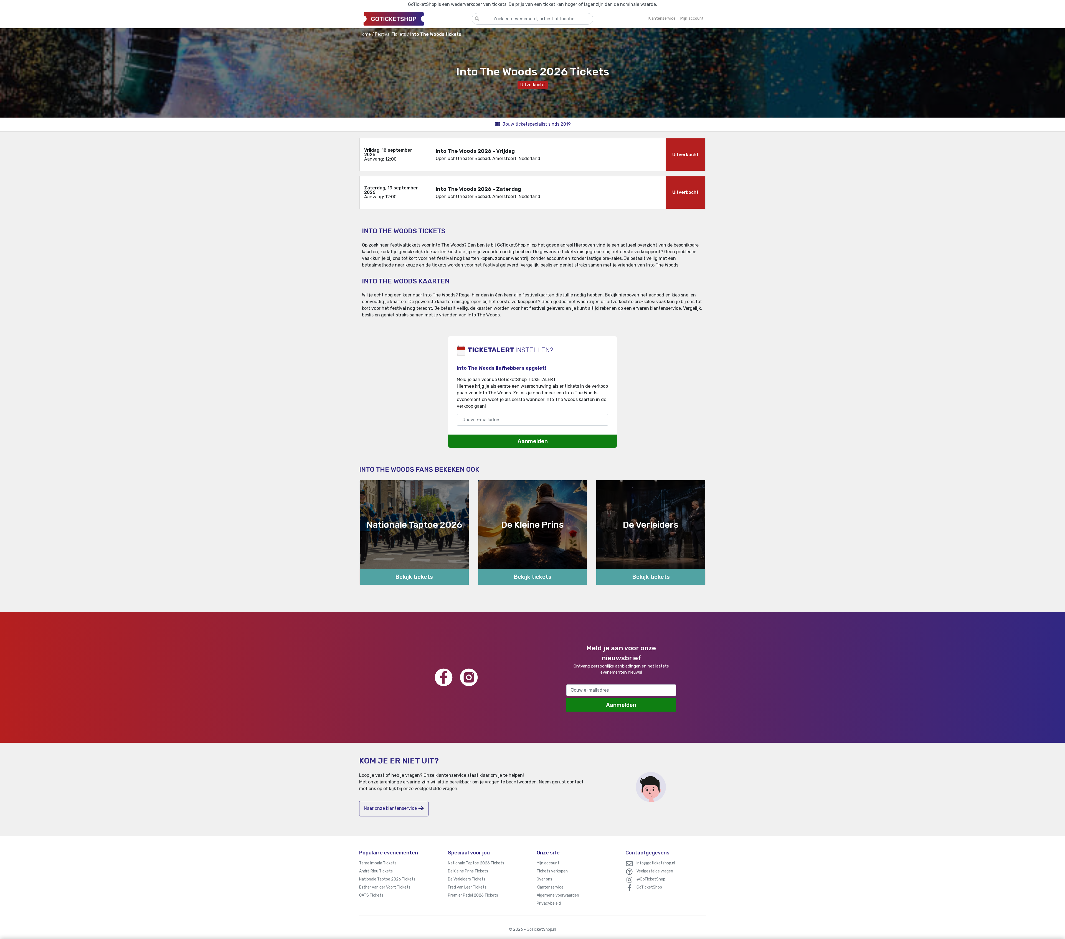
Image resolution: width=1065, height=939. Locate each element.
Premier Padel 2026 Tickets (473, 895)
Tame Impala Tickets (378, 863)
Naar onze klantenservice (390, 808)
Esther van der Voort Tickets (384, 887)
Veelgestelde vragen (655, 871)
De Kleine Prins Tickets (468, 871)
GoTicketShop (649, 887)
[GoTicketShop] (415, 18)
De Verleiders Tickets (466, 879)
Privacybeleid (549, 903)
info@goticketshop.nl (656, 863)
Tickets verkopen (552, 871)
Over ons (544, 879)
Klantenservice (550, 887)
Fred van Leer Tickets (467, 887)
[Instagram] (468, 677)
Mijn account (548, 863)
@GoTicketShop (651, 879)
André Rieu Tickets (376, 871)
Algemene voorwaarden (558, 895)
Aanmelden (533, 441)
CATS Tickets (371, 895)
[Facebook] (443, 677)
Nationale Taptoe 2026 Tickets (387, 879)
